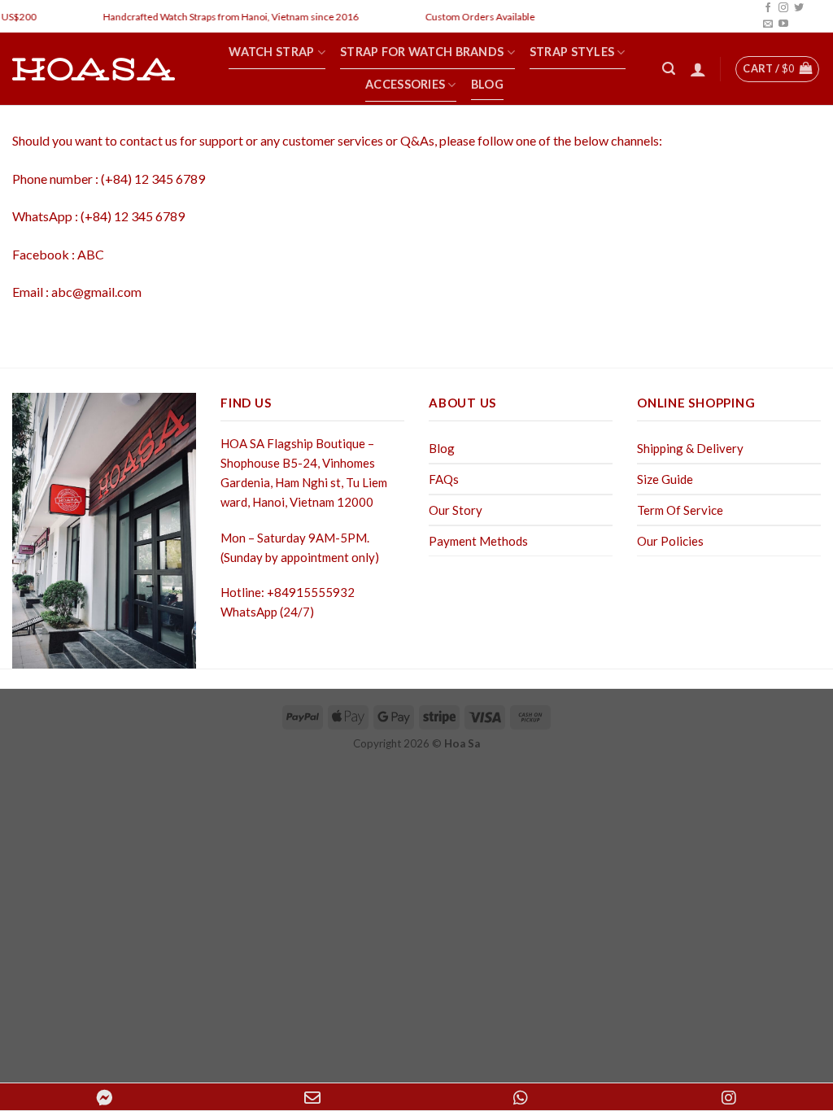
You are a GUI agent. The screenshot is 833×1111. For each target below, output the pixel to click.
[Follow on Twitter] (799, 8)
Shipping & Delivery (690, 448)
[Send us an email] (768, 24)
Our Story (455, 510)
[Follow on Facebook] (768, 8)
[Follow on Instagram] (783, 8)
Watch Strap (271, 52)
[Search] (668, 69)
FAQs (444, 479)
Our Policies (670, 541)
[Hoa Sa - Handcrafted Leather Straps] (93, 69)
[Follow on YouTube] (783, 24)
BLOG (487, 84)
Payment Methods (478, 541)
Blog (442, 448)
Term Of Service (680, 510)
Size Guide (665, 479)
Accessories (405, 84)
